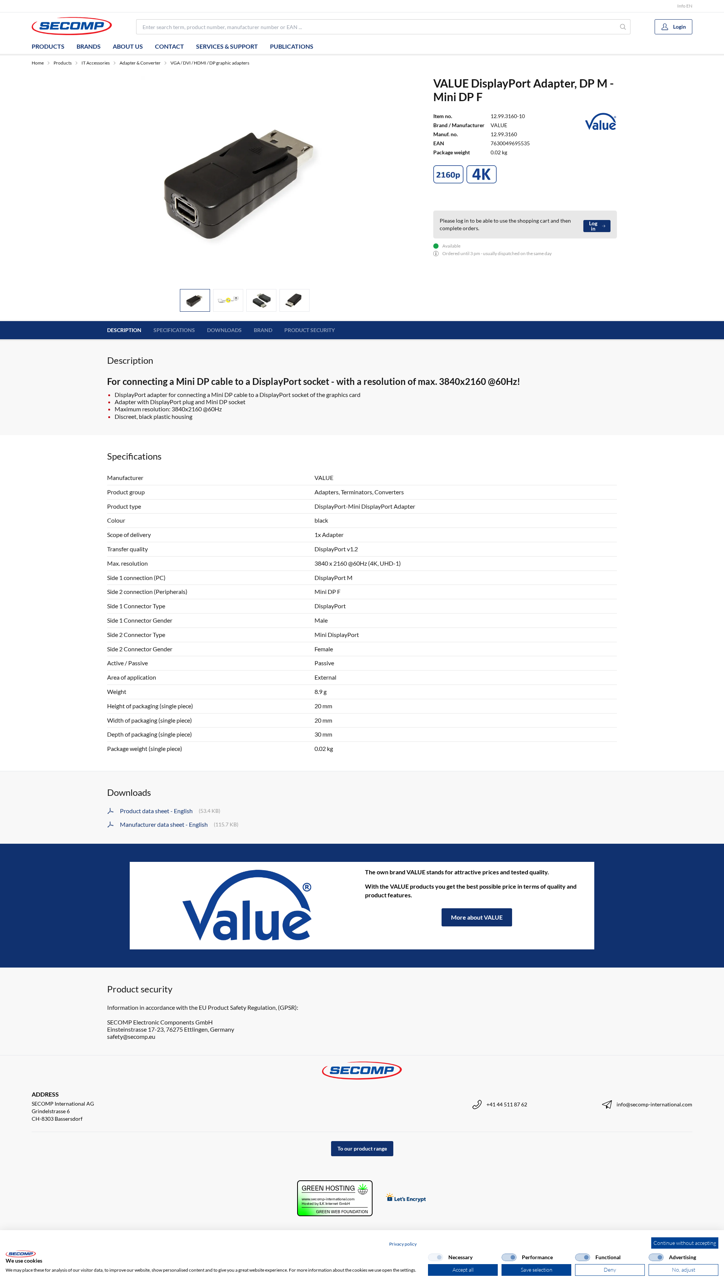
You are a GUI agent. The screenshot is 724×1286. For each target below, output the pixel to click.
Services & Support (227, 46)
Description (124, 330)
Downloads (224, 330)
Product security (309, 330)
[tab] (195, 300)
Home (38, 63)
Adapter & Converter (140, 63)
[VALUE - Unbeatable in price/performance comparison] (247, 905)
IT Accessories (95, 63)
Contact (169, 46)
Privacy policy (403, 1244)
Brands (89, 46)
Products (48, 46)
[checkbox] (435, 1257)
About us (128, 46)
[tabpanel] (244, 179)
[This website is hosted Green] (335, 1198)
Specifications (174, 330)
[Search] (623, 26)
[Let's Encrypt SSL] (406, 1198)
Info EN (684, 6)
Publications (291, 46)
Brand (263, 330)
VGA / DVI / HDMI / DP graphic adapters (209, 63)
